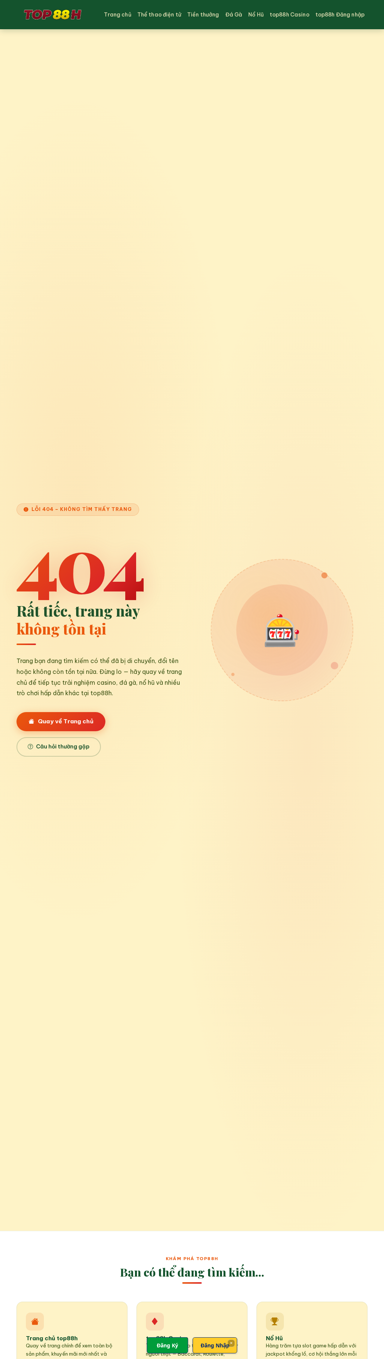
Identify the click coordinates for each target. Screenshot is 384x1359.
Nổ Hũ (256, 14)
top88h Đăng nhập (339, 14)
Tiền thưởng (203, 14)
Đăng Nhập (215, 1345)
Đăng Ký (167, 1345)
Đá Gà (234, 14)
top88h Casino (289, 14)
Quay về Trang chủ (65, 721)
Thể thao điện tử (159, 14)
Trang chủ (117, 14)
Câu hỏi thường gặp (63, 746)
